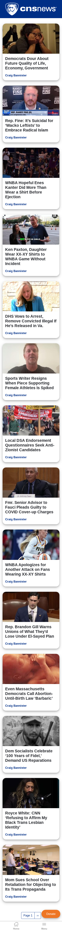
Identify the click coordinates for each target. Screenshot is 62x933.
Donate (50, 914)
